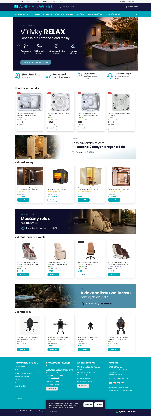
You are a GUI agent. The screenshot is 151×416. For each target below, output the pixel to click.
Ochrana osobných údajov (49, 1)
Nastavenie (53, 412)
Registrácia (132, 1)
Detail (22, 128)
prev (16, 185)
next (134, 185)
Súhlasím (99, 405)
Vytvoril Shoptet (127, 411)
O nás (17, 383)
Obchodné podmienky (33, 1)
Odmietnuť (88, 405)
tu (73, 407)
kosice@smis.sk (86, 375)
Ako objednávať (19, 1)
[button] (18, 44)
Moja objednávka (20, 386)
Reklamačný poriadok (22, 376)
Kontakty (18, 380)
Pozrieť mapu (52, 389)
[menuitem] (21, 14)
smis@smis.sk (55, 378)
